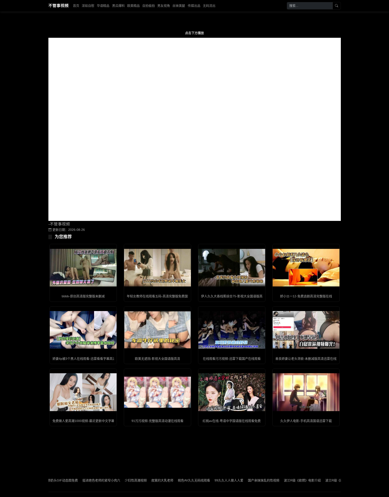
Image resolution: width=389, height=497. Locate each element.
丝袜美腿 (178, 5)
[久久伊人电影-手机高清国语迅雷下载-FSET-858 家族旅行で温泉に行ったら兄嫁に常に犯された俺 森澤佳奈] (306, 392)
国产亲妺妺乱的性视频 (247, 480)
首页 (76, 5)
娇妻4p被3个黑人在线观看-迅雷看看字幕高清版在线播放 (91, 358)
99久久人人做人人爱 (212, 480)
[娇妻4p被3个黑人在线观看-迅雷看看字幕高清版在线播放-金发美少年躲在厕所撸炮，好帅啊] (83, 330)
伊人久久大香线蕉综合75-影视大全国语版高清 (233, 296)
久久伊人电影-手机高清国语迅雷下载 (306, 421)
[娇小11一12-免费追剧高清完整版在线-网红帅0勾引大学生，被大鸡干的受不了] (306, 267)
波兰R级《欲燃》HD (323, 480)
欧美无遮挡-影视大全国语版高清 (157, 358)
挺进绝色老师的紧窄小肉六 (85, 480)
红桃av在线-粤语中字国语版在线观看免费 (232, 421)
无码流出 (209, 5)
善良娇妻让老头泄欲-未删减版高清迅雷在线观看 (309, 358)
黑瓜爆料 (118, 5)
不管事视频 (58, 5)
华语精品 (103, 5)
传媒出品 (194, 5)
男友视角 (163, 5)
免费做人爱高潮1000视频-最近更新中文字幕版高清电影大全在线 (97, 421)
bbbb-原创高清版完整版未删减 (83, 296)
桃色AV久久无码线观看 (177, 480)
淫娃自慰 (88, 5)
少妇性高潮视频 (119, 480)
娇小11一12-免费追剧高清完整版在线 (306, 296)
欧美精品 (133, 5)
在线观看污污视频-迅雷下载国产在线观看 (232, 358)
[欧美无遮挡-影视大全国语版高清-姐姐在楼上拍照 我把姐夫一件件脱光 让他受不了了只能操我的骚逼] (157, 330)
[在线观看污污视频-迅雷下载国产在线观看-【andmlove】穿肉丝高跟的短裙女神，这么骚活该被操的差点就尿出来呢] (231, 330)
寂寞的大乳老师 (146, 480)
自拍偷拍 (148, 5)
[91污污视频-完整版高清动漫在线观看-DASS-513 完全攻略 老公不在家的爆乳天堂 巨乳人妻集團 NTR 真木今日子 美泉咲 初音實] (157, 392)
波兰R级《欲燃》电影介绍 (285, 480)
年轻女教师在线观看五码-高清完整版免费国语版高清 (163, 296)
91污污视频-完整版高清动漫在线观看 (157, 421)
